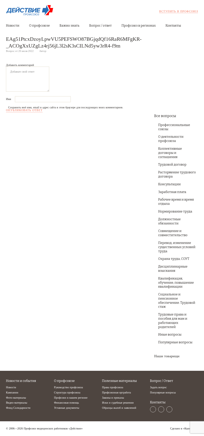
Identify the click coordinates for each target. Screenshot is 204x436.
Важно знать (69, 25)
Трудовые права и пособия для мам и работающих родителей (172, 321)
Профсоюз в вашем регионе (70, 397)
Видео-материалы (16, 402)
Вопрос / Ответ (161, 381)
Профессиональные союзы (174, 127)
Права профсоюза (112, 387)
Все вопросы (165, 116)
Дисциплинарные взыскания (172, 269)
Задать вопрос (158, 387)
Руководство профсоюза (68, 387)
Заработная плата (172, 192)
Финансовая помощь (66, 402)
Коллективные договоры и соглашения (170, 153)
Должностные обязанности (169, 221)
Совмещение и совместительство (172, 233)
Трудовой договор (172, 164)
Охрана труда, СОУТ (173, 259)
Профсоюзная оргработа (116, 392)
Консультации (169, 184)
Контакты (173, 25)
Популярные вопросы (175, 342)
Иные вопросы (169, 334)
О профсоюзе (39, 25)
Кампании (12, 392)
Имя (9, 99)
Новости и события (21, 381)
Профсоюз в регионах (139, 25)
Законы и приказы (113, 397)
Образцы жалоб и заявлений (119, 407)
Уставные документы (66, 407)
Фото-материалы (16, 397)
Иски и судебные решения (117, 402)
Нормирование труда (175, 211)
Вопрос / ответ (100, 25)
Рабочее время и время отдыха (176, 202)
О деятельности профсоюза (170, 139)
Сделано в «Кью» (180, 428)
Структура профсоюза (67, 392)
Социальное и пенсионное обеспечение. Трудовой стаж (176, 300)
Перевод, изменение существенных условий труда (176, 247)
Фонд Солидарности (18, 407)
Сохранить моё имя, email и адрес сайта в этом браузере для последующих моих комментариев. (65, 107)
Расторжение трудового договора (177, 174)
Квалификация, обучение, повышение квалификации (176, 283)
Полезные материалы (119, 381)
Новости (12, 25)
